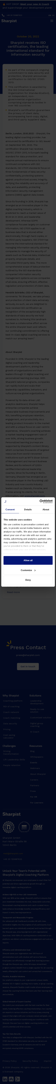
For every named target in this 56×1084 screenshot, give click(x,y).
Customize (26, 570)
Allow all (28, 560)
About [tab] (46, 509)
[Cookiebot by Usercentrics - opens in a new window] (40, 501)
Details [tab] (28, 509)
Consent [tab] (10, 509)
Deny (28, 580)
